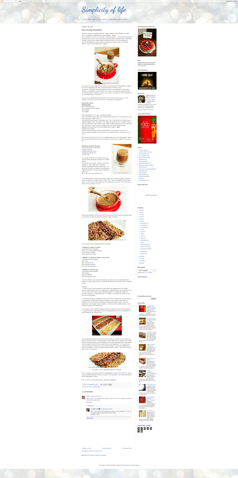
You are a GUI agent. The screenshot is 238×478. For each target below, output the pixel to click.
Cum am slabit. (143, 154)
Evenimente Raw (143, 163)
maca (94, 153)
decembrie (143, 223)
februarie (143, 251)
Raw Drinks (142, 171)
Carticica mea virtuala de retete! (151, 306)
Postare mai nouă (86, 448)
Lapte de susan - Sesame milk (151, 345)
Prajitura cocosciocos (150, 371)
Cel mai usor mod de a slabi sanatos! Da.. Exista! (151, 320)
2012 (140, 258)
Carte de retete (143, 150)
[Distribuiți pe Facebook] (109, 384)
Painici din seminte (151, 332)
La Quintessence (144, 240)
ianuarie (143, 253)
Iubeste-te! (141, 167)
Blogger (137, 465)
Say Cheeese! (150, 411)
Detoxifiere (141, 159)
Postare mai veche (127, 448)
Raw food (141, 172)
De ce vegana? (143, 155)
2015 (140, 219)
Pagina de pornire (106, 448)
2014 (140, 221)
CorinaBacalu (94, 409)
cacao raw (89, 149)
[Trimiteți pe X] (108, 384)
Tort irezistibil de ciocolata (151, 398)
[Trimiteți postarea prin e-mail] (101, 384)
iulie (142, 229)
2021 (140, 212)
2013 (140, 256)
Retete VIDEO (142, 174)
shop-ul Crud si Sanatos (120, 373)
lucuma (94, 151)
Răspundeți (89, 402)
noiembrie (143, 225)
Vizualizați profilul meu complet (145, 109)
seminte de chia (89, 262)
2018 (140, 214)
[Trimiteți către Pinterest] (111, 384)
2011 (140, 260)
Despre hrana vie (143, 157)
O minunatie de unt (151, 384)
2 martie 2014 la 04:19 (96, 396)
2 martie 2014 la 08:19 (106, 409)
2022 (140, 210)
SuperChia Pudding (145, 246)
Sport (140, 178)
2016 (140, 216)
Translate (150, 272)
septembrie (144, 227)
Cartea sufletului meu (144, 152)
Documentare (142, 161)
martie (142, 238)
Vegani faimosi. (143, 180)
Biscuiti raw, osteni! (145, 244)
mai (142, 234)
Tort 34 (142, 242)
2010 (140, 263)
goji (86, 274)
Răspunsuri (91, 405)
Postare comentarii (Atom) (95, 451)
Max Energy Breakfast (145, 248)
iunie (142, 231)
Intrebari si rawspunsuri (145, 165)
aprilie (142, 236)
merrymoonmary (125, 465)
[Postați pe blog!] (106, 384)
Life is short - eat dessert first (93, 386)
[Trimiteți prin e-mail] (104, 384)
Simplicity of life (104, 9)
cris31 (88, 396)
